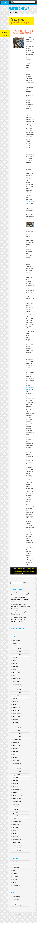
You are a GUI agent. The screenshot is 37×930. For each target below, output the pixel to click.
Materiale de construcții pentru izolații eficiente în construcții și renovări (18, 612)
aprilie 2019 (16, 757)
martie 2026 (16, 646)
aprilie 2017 (16, 813)
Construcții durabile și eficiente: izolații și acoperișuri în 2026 (20, 599)
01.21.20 (5, 32)
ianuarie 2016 (16, 842)
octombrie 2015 (17, 851)
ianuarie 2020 (16, 731)
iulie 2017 (15, 807)
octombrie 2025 (17, 654)
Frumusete (16, 867)
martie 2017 (16, 815)
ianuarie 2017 (16, 818)
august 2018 (16, 774)
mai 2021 (15, 701)
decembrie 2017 (17, 795)
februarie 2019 (17, 763)
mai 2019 (15, 754)
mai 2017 (15, 810)
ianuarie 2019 (16, 766)
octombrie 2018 (17, 769)
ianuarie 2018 (16, 792)
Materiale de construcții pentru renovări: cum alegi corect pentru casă (20, 606)
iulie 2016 (15, 827)
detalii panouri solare (21, 569)
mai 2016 (15, 830)
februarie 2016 (17, 839)
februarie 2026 (17, 649)
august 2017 (16, 804)
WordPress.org (17, 905)
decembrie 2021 (17, 687)
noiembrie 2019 (17, 736)
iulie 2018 (15, 777)
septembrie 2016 (17, 824)
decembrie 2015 (17, 845)
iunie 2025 (16, 657)
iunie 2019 (16, 751)
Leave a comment (18, 573)
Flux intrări (16, 899)
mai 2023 (15, 675)
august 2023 (16, 672)
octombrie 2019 (17, 739)
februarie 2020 (17, 728)
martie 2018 (16, 786)
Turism (14, 882)
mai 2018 (15, 783)
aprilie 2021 (16, 704)
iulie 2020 (15, 719)
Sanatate (15, 876)
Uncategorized (17, 885)
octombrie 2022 (17, 678)
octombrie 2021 (17, 690)
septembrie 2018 (17, 772)
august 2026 (16, 640)
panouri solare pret (17, 571)
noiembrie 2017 (17, 798)
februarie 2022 (17, 684)
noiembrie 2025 (17, 652)
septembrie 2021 (17, 693)
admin (5, 35)
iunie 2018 (16, 780)
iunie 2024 (16, 666)
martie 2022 (16, 681)
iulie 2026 (15, 643)
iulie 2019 (15, 748)
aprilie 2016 (16, 833)
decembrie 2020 (17, 710)
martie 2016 (16, 836)
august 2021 (16, 695)
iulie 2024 (15, 663)
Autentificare (16, 896)
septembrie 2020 (17, 713)
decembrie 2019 (17, 734)
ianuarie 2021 (16, 707)
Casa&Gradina (17, 862)
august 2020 (16, 716)
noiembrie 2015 (17, 848)
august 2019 (16, 745)
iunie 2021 (16, 698)
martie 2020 (16, 725)
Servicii (15, 879)
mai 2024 (15, 669)
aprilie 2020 (16, 722)
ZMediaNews (19, 9)
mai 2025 (15, 660)
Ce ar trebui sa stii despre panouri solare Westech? (23, 32)
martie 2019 (16, 760)
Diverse (15, 864)
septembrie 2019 (17, 742)
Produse (20, 568)
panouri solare (30, 569)
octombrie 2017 (17, 801)
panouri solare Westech (28, 571)
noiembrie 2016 (17, 821)
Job (14, 870)
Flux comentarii (17, 902)
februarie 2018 (17, 789)
